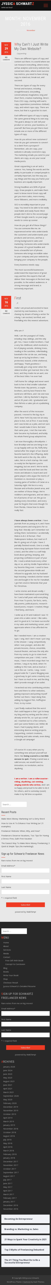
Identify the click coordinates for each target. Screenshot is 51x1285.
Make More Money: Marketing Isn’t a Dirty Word (23, 818)
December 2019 (10, 1106)
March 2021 (8, 1092)
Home (6, 942)
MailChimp (31, 911)
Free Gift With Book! (14, 960)
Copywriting (21, 53)
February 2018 (10, 1154)
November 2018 (10, 1128)
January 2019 (9, 1125)
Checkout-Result (10, 982)
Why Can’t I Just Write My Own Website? (31, 46)
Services (7, 949)
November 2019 (10, 1110)
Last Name (6, 887)
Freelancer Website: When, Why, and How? (20, 831)
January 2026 (9, 1066)
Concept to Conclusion (15, 964)
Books (6, 971)
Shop (5, 979)
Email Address (8, 865)
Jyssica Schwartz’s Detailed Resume (19, 986)
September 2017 (11, 1172)
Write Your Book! (10, 975)
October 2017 (9, 1168)
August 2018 (9, 1136)
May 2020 (7, 1099)
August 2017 (9, 1176)
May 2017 (7, 1187)
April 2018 (7, 1147)
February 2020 (10, 1103)
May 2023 (7, 1077)
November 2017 (10, 1165)
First (17, 298)
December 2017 (10, 1161)
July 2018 (7, 1139)
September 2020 (11, 1096)
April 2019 (7, 1117)
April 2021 (7, 1088)
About (6, 946)
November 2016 (10, 1209)
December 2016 (10, 1205)
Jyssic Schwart (17, 4)
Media (6, 953)
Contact (6, 957)
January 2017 (9, 1201)
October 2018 (9, 1132)
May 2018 (7, 1143)
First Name (6, 876)
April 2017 (7, 1190)
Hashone (27, 1282)
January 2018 (9, 1158)
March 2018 (8, 1150)
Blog (5, 968)
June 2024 (7, 1070)
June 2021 (7, 1085)
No (6, 58)
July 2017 (7, 1179)
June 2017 (7, 1183)
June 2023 (7, 1074)
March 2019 (8, 1121)
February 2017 (10, 1198)
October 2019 (9, 1114)
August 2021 (9, 1081)
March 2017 (8, 1194)
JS (17, 303)
